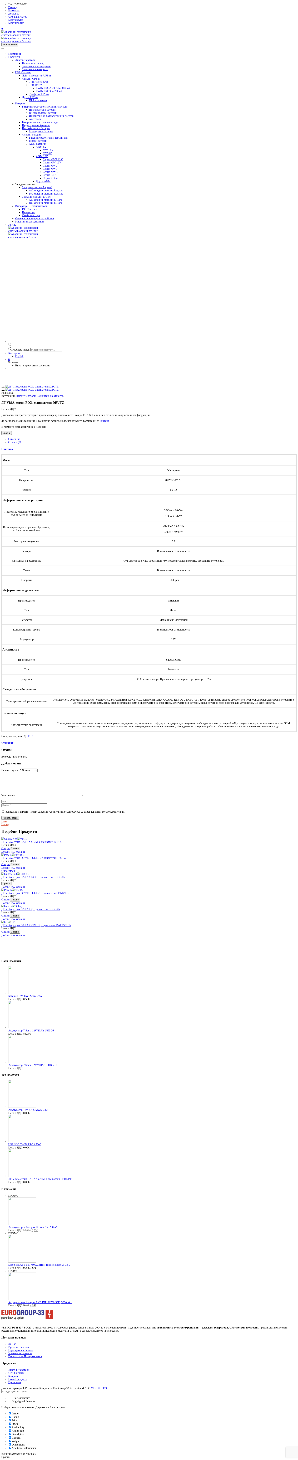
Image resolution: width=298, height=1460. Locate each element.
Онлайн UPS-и (31, 78)
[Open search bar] (10, 345)
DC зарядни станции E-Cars (45, 202)
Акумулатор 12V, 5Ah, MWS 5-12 (28, 1109)
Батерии (20, 103)
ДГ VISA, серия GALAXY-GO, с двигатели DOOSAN (33, 877)
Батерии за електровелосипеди (40, 122)
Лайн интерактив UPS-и (36, 75)
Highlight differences (23, 1401)
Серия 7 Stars (50, 178)
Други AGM (43, 181)
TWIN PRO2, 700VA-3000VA (53, 87)
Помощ (12, 7)
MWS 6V (48, 150)
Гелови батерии (38, 140)
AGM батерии (37, 143)
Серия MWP (50, 168)
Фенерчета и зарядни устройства (34, 218)
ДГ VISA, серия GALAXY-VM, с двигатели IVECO (31, 841)
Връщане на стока (18, 1347)
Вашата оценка (11, 770)
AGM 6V (41, 146)
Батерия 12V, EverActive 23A (25, 996)
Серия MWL (50, 165)
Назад (4, 821)
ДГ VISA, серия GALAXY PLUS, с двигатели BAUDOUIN (36, 925)
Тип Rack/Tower (38, 81)
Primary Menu (10, 44)
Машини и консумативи (29, 221)
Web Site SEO (99, 1388)
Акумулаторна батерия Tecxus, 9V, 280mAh (33, 1227)
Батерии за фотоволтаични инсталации (45, 106)
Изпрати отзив (10, 818)
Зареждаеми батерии (41, 131)
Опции (5, 848)
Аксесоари (35, 119)
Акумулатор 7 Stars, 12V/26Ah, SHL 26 (31, 1030)
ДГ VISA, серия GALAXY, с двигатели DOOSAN (30, 909)
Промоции (14, 53)
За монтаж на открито (35, 69)
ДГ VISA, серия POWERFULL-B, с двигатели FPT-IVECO (36, 893)
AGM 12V (42, 156)
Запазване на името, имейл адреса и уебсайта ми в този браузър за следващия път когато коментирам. (65, 811)
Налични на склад (32, 63)
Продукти (14, 56)
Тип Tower (35, 84)
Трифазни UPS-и (39, 94)
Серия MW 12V (52, 162)
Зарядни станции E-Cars (36, 196)
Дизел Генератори (18, 1369)
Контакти (13, 10)
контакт (104, 420)
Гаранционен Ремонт (20, 1350)
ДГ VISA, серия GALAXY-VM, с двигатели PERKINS (40, 1178)
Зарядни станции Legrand (37, 187)
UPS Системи (23, 72)
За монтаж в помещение (36, 66)
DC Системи (29, 209)
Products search (21, 349)
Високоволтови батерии (43, 112)
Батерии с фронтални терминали (48, 137)
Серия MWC (50, 171)
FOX (31, 736)
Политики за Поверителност (25, 1356)
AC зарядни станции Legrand (46, 190)
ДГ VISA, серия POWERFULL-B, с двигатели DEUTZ (33, 857)
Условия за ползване (20, 1353)
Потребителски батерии (36, 128)
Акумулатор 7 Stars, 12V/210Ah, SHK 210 (32, 1065)
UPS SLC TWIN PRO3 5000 (24, 1144)
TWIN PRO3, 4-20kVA (49, 91)
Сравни (6, 433)
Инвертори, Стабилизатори (31, 206)
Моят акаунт (15, 19)
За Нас (12, 224)
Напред (5, 824)
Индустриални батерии (36, 125)
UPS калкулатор (17, 16)
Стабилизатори (31, 215)
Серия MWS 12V (53, 159)
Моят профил (16, 22)
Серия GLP (49, 174)
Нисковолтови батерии (42, 109)
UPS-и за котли (38, 100)
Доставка (13, 13)
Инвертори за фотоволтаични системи (51, 115)
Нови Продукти (17, 1379)
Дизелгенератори (25, 60)
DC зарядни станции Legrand (46, 193)
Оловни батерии (32, 134)
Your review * (9, 795)
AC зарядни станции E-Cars (45, 199)
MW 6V (47, 153)
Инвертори (28, 212)
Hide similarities (21, 1397)
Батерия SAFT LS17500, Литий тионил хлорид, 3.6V (39, 1264)
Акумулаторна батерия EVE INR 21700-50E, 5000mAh (40, 1302)
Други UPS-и (30, 97)
